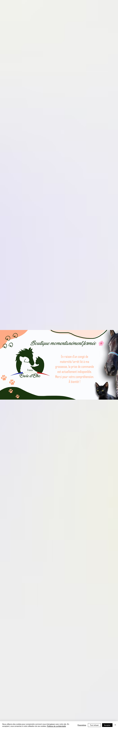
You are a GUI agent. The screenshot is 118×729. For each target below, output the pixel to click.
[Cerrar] (115, 725)
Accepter (107, 725)
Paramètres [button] (82, 725)
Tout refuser (94, 725)
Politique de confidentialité (56, 726)
